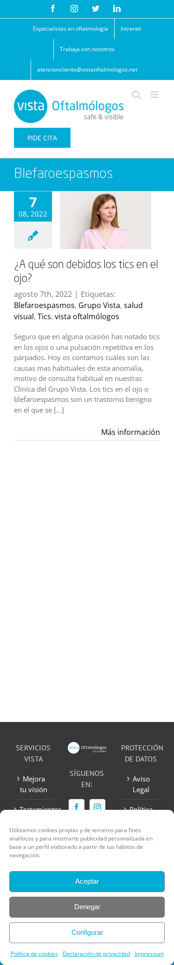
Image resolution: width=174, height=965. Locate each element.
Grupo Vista (99, 305)
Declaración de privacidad (96, 954)
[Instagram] (97, 807)
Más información (130, 432)
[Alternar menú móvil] (155, 94)
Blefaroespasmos (44, 305)
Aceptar (87, 881)
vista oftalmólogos (87, 316)
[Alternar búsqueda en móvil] (136, 94)
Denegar (87, 907)
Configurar (87, 932)
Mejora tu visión (33, 784)
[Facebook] (76, 807)
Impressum (149, 954)
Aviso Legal (141, 784)
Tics (44, 316)
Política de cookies (34, 954)
